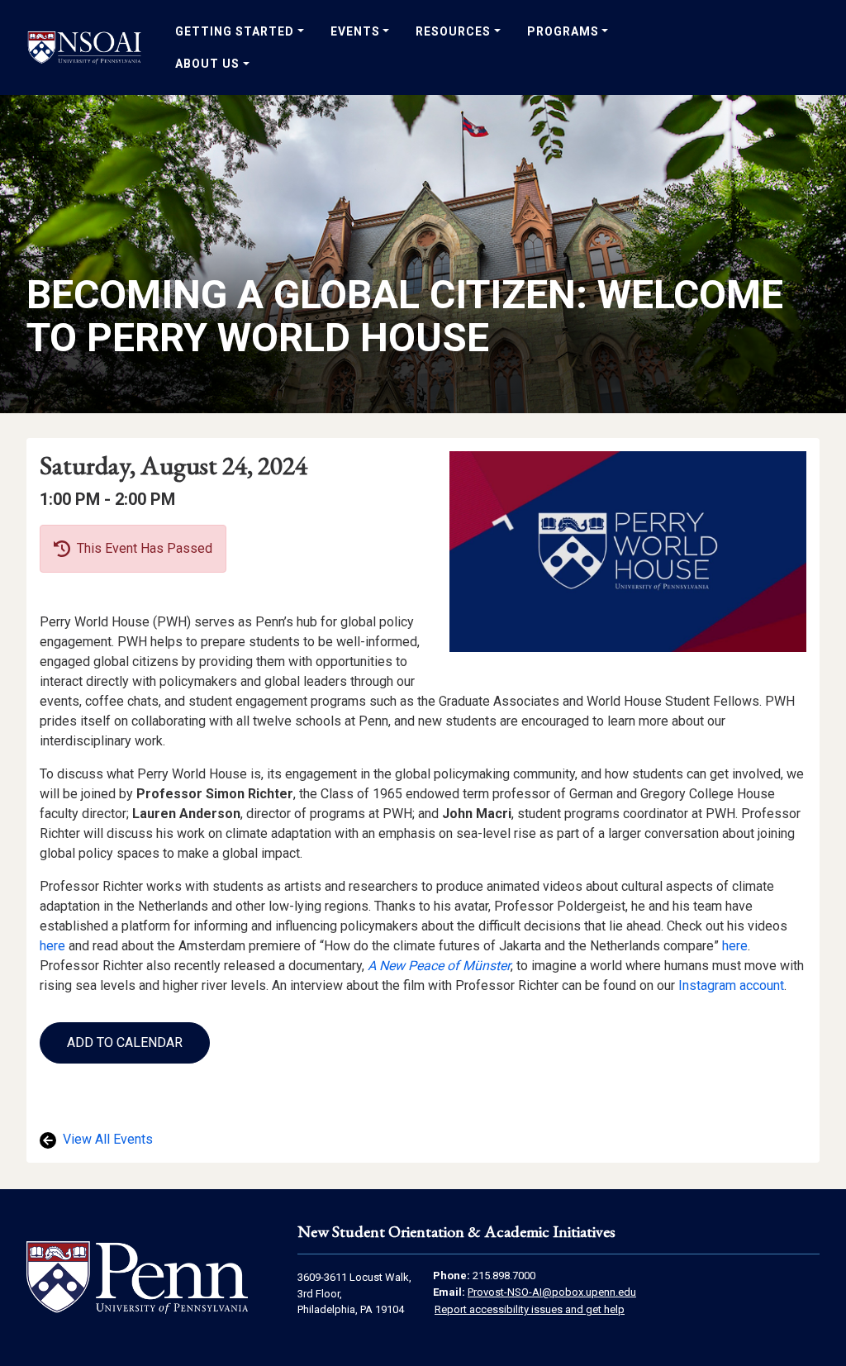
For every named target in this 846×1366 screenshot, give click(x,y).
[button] (125, 1043)
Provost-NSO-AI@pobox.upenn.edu (552, 1292)
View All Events (106, 1139)
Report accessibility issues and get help (530, 1309)
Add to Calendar (125, 1042)
